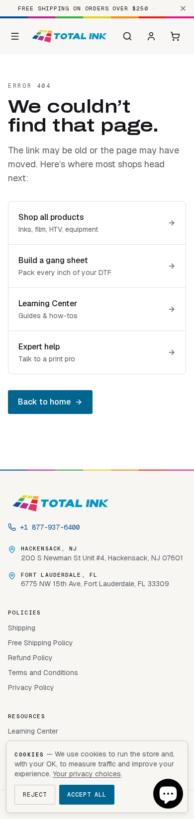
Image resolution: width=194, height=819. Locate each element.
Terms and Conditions (43, 672)
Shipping (21, 627)
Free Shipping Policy (40, 642)
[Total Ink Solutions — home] (69, 36)
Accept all (87, 795)
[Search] (127, 36)
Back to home (44, 402)
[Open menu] (15, 36)
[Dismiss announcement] (183, 8)
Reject (35, 795)
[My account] (151, 36)
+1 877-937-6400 (50, 527)
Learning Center (33, 731)
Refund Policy (30, 657)
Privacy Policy (31, 687)
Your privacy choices (87, 773)
